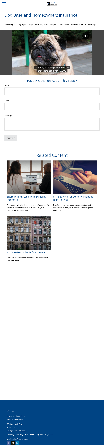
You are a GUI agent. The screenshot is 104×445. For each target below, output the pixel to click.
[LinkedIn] (17, 443)
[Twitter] (13, 443)
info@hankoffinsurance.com (18, 439)
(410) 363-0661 (19, 416)
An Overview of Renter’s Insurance (26, 252)
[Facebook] (8, 443)
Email (6, 100)
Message (8, 115)
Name (7, 85)
